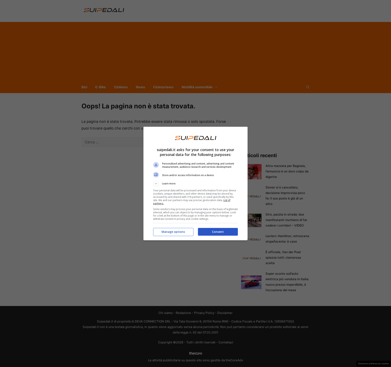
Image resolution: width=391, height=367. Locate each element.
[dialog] (195, 183)
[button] (195, 183)
